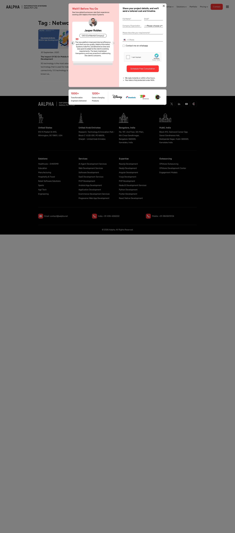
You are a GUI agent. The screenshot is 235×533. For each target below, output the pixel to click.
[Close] (163, 5)
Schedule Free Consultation (142, 69)
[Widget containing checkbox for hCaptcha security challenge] (142, 57)
